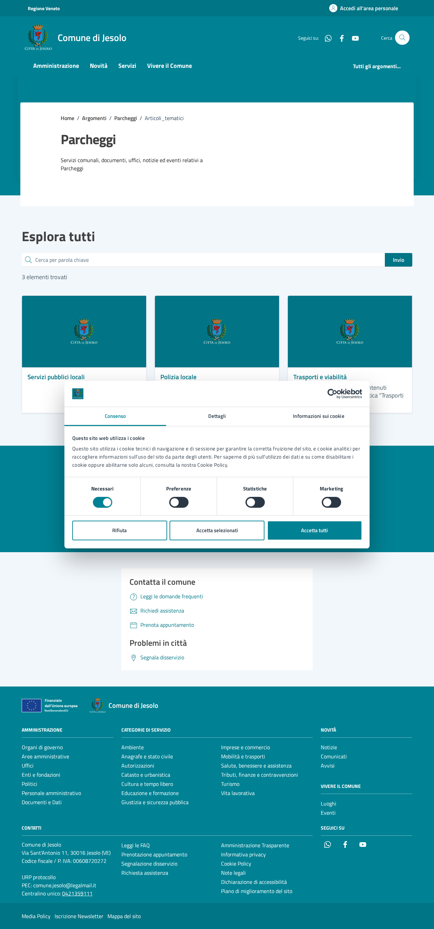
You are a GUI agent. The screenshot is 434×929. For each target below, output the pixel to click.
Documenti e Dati (42, 802)
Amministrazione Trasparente (255, 845)
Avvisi (328, 765)
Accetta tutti (314, 530)
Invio (398, 260)
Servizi (127, 65)
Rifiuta (119, 530)
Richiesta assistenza (144, 873)
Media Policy (36, 916)
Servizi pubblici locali (56, 377)
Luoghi (328, 803)
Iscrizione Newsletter (79, 916)
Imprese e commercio (245, 747)
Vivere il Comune (169, 65)
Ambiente (132, 747)
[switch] (179, 502)
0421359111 (77, 893)
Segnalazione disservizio (149, 863)
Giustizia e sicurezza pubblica (155, 802)
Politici (29, 784)
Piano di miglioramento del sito (256, 891)
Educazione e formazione (150, 793)
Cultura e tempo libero (147, 784)
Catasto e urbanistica (145, 775)
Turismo (230, 784)
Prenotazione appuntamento (154, 854)
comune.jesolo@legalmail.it (64, 885)
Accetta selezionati (217, 530)
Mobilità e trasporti (243, 756)
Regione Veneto (44, 8)
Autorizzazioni (137, 765)
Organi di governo (42, 747)
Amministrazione (56, 65)
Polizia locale (178, 377)
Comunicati (334, 756)
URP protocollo (39, 877)
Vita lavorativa (238, 793)
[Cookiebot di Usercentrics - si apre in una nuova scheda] (332, 394)
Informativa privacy (243, 854)
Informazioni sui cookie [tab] (318, 416)
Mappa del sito (124, 916)
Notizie (329, 747)
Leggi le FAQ (135, 845)
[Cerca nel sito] (402, 38)
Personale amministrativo (51, 793)
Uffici (28, 765)
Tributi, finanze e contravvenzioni (259, 775)
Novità (98, 65)
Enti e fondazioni (41, 775)
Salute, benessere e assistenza (256, 765)
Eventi (328, 813)
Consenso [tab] (115, 416)
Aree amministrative (45, 756)
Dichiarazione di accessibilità (254, 882)
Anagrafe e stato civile (147, 756)
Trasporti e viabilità (320, 377)
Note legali (233, 873)
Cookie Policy (236, 863)
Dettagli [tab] (217, 416)
